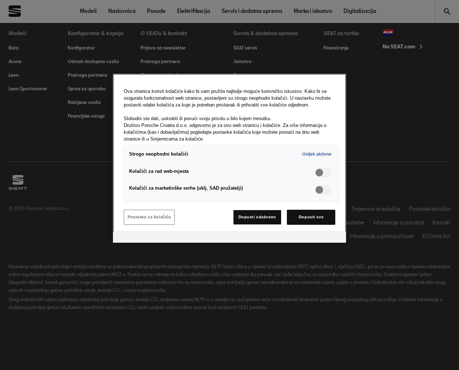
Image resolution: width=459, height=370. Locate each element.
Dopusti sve (311, 217)
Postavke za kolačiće (149, 217)
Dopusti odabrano (257, 217)
